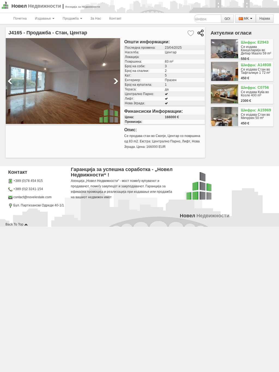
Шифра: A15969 (256, 110)
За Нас (95, 18)
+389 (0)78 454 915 (28, 181)
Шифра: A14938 (256, 65)
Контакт (115, 18)
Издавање (43, 18)
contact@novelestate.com (32, 197)
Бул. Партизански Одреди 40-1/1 (38, 205)
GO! (227, 18)
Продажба (71, 18)
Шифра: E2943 (255, 42)
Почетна (20, 18)
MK (246, 18)
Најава (264, 18)
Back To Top (14, 224)
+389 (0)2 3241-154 (28, 189)
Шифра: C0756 (255, 87)
